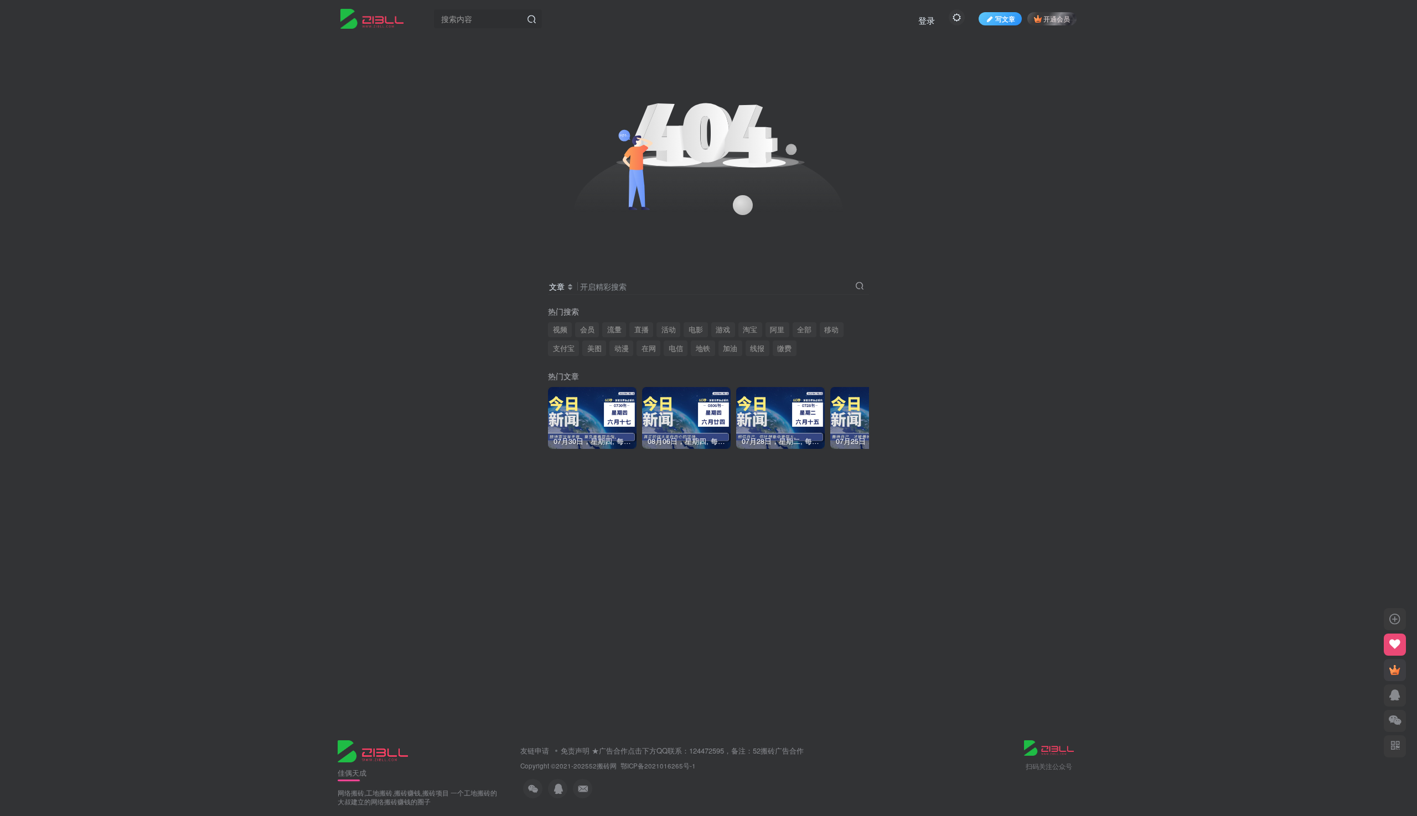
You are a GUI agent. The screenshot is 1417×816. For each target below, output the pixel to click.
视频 (560, 329)
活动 (668, 329)
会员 (587, 329)
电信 (676, 348)
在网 (649, 348)
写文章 (1005, 18)
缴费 (784, 348)
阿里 (777, 329)
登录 (926, 20)
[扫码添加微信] (1395, 721)
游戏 (723, 329)
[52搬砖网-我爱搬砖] (373, 750)
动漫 (621, 348)
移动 (831, 329)
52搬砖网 (603, 765)
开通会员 (1056, 18)
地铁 (703, 348)
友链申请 (534, 750)
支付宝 (564, 348)
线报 (757, 348)
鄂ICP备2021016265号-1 (658, 765)
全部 (804, 329)
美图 (594, 348)
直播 (641, 329)
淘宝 (750, 329)
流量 (614, 329)
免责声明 (575, 750)
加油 (730, 348)
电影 (696, 329)
